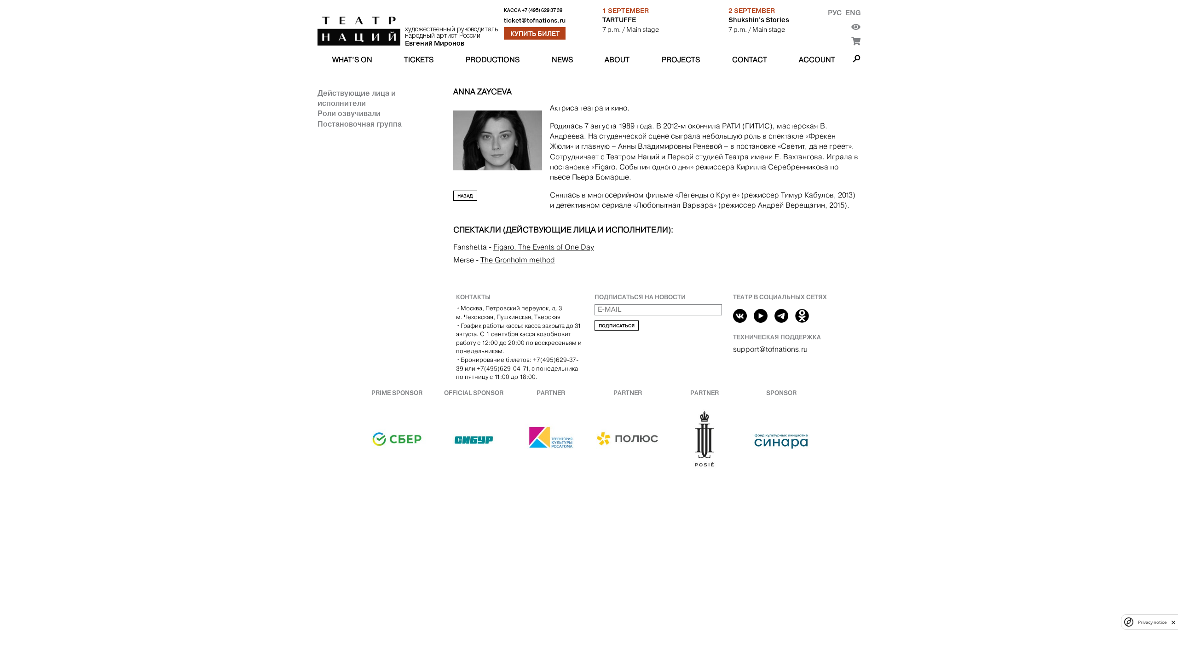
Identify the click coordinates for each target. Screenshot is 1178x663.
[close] (1173, 622)
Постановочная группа (360, 123)
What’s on (352, 59)
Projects (681, 59)
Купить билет (535, 33)
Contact (749, 59)
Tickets (418, 59)
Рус (835, 12)
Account (817, 59)
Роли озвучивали (349, 113)
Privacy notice (1152, 622)
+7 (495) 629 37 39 (542, 10)
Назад (465, 196)
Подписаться (617, 326)
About (617, 59)
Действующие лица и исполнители (357, 98)
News (562, 59)
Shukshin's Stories (758, 20)
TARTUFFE (619, 20)
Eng (852, 12)
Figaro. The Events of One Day (543, 247)
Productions (493, 59)
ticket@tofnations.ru (535, 20)
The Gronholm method (517, 260)
